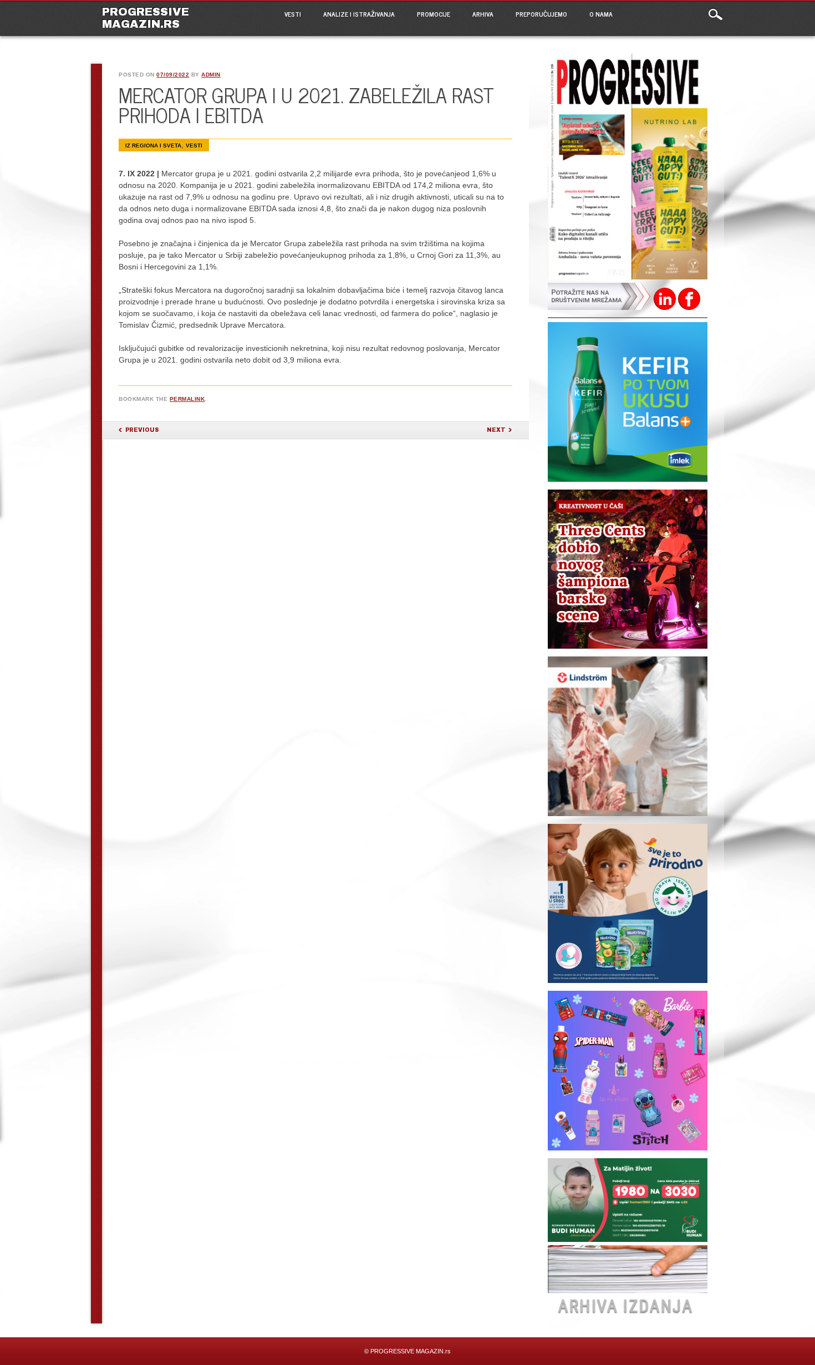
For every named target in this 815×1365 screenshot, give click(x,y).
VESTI (292, 13)
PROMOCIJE (433, 13)
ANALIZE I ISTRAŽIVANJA (359, 13)
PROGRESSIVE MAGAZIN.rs (145, 18)
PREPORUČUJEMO (541, 13)
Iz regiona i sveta (153, 145)
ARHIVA (482, 13)
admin (211, 75)
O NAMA (601, 13)
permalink (187, 399)
